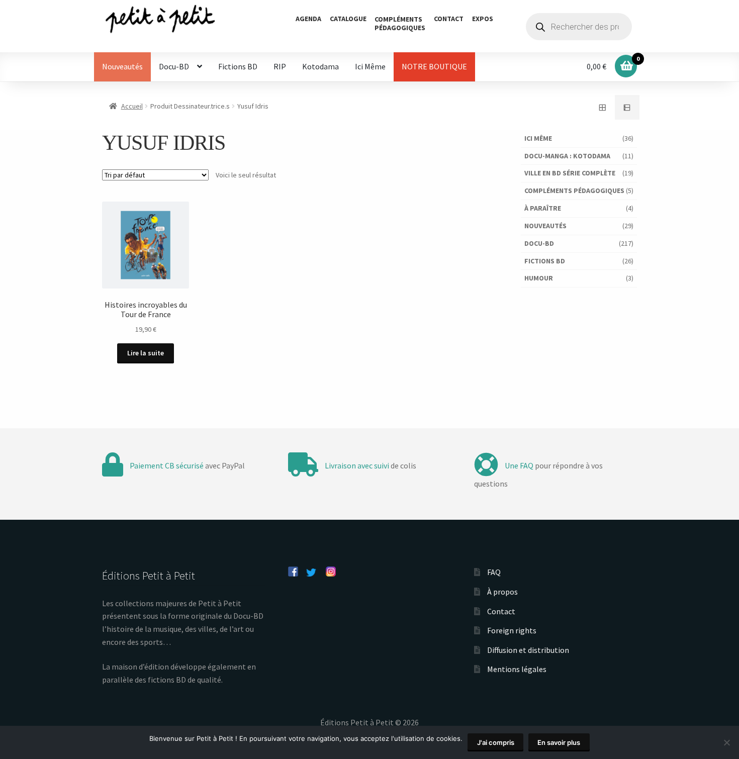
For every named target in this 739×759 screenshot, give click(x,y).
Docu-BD (174, 66)
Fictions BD (237, 66)
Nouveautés (122, 66)
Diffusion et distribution (528, 650)
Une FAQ (519, 465)
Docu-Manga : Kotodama (567, 155)
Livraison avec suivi (357, 465)
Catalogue (348, 18)
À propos (502, 592)
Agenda (308, 18)
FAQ (494, 572)
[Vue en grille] (602, 107)
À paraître (542, 208)
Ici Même (370, 66)
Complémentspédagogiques (400, 23)
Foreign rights (511, 630)
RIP (279, 66)
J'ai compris (495, 742)
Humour (538, 277)
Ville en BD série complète (569, 172)
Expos (482, 18)
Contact (449, 18)
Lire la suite (145, 352)
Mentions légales (516, 669)
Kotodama (320, 66)
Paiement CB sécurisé (167, 465)
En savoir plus (558, 742)
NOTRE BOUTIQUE (434, 66)
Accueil (132, 106)
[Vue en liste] (627, 107)
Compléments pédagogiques (574, 190)
